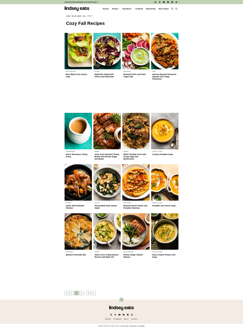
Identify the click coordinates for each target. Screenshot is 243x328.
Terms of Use (133, 326)
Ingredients (126, 9)
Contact (134, 319)
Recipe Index (76, 16)
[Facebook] (168, 2)
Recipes (115, 9)
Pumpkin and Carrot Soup (164, 206)
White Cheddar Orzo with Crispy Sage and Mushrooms (134, 156)
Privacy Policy (125, 326)
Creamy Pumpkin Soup (162, 154)
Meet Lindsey (164, 9)
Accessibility (141, 326)
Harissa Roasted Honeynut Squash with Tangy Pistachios (164, 76)
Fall (84, 16)
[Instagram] (155, 2)
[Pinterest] (172, 2)
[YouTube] (164, 2)
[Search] (176, 9)
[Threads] (160, 2)
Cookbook (139, 9)
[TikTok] (176, 2)
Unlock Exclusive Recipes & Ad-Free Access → (81, 2)
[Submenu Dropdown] (119, 8)
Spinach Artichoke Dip (76, 255)
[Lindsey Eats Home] (77, 8)
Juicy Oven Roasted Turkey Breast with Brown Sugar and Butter (107, 156)
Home (68, 16)
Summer (106, 9)
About (126, 319)
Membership (150, 9)
